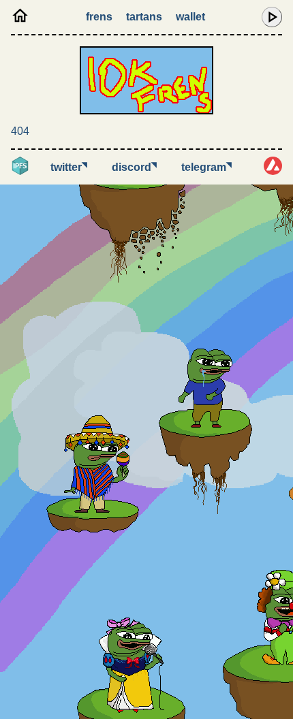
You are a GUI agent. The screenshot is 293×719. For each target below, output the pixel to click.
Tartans (144, 16)
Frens (99, 16)
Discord (134, 167)
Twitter (68, 167)
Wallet (190, 16)
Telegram (206, 167)
